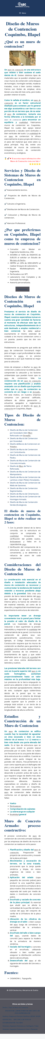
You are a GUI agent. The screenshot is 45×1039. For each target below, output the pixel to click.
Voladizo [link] (13, 446)
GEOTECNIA (7, 1019)
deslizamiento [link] (15, 541)
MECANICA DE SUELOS (22, 1019)
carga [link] (24, 544)
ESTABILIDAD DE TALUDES (13, 1023)
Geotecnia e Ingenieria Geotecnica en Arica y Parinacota (20, 1029)
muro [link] (9, 114)
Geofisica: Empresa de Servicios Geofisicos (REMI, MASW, (22, 1016)
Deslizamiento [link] (15, 806)
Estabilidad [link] (14, 814)
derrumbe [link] (36, 392)
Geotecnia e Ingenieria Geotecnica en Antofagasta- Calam (20, 1026)
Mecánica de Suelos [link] (17, 260)
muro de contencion (12, 119)
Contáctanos (22, 289)
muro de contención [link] (15, 69)
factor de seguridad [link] (30, 657)
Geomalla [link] (26, 435)
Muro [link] (30, 433)
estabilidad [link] (23, 122)
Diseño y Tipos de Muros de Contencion (15, 1007)
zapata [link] (20, 356)
